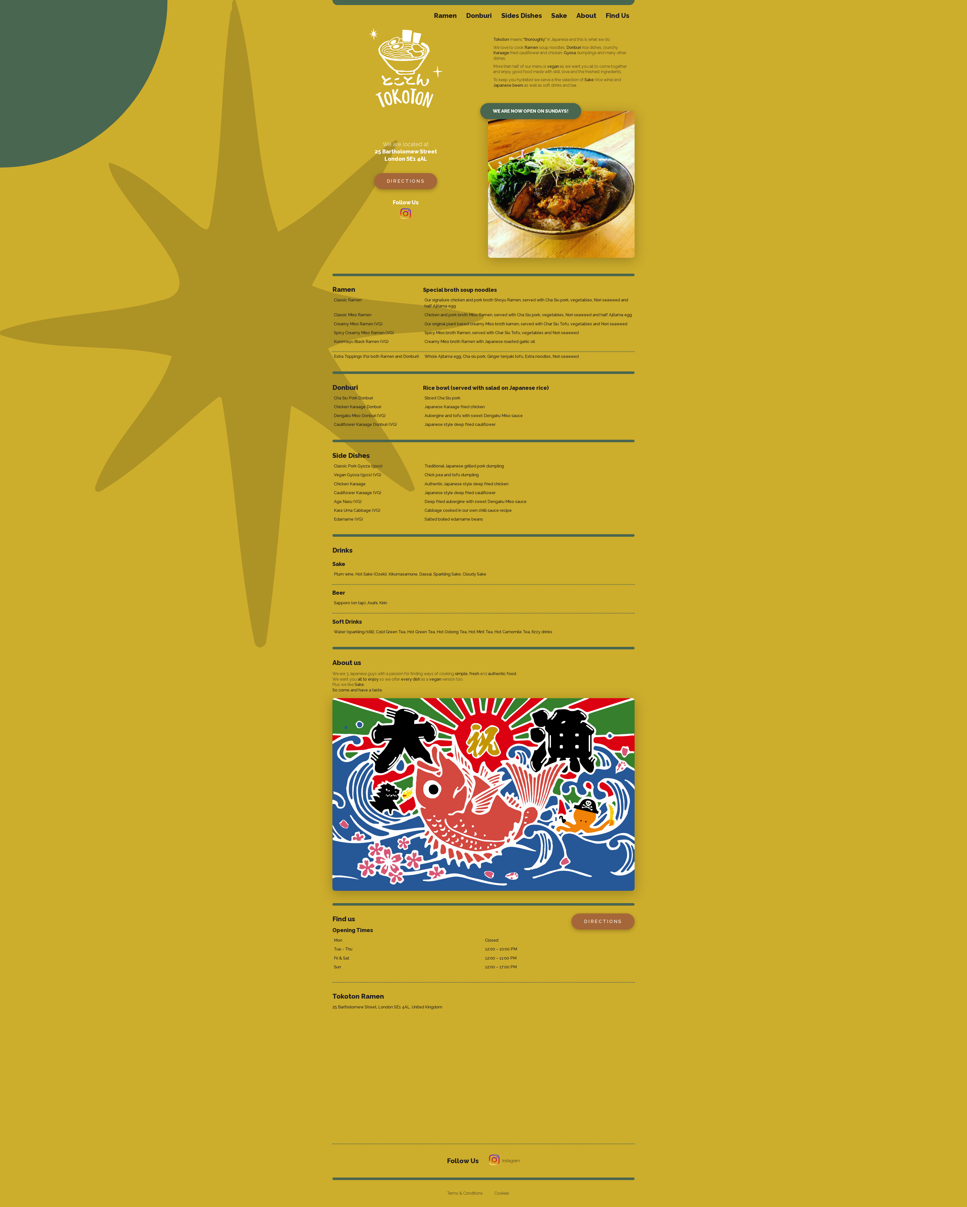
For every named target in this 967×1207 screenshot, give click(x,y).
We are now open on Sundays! (531, 111)
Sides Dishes (521, 15)
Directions (406, 181)
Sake (559, 15)
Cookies (501, 1193)
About (586, 15)
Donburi (479, 15)
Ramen (445, 15)
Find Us (617, 15)
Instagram (511, 1160)
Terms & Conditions (465, 1193)
